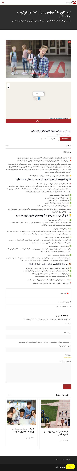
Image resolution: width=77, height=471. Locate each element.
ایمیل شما (67, 333)
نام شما (68, 324)
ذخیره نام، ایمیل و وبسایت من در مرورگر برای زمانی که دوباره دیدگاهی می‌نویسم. (43, 342)
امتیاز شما (68, 355)
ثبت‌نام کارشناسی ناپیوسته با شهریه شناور (56, 433)
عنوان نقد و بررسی (65, 346)
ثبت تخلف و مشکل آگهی (62, 307)
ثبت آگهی (62, 459)
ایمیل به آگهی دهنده (63, 302)
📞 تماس (70, 466)
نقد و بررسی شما (65, 361)
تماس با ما (68, 459)
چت (52, 139)
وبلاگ (56, 459)
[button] (39, 99)
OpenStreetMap (59, 118)
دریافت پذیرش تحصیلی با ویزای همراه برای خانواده (23, 430)
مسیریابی (39, 121)
